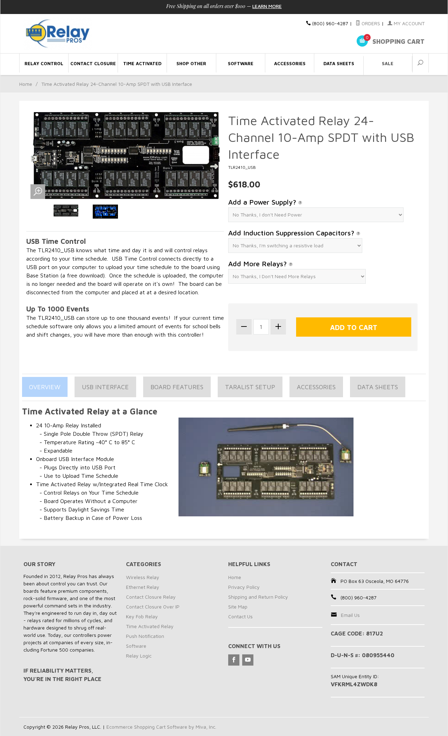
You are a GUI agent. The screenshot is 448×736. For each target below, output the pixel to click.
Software (136, 646)
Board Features (176, 387)
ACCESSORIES (316, 387)
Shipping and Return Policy (258, 597)
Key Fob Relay (142, 616)
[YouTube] (247, 660)
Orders (370, 23)
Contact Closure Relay (151, 597)
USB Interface (105, 387)
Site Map (237, 607)
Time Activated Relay (150, 626)
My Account (408, 23)
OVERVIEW (45, 387)
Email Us (350, 615)
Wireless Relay (142, 577)
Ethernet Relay (142, 587)
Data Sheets (377, 387)
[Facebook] (233, 660)
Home (25, 84)
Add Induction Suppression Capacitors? (292, 233)
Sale (387, 63)
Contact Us (240, 616)
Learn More (267, 6)
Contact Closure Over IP (153, 607)
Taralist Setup (250, 387)
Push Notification (145, 636)
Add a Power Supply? (263, 202)
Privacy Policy (244, 587)
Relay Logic (139, 656)
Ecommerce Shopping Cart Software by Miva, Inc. (161, 727)
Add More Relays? (258, 264)
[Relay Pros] (87, 33)
